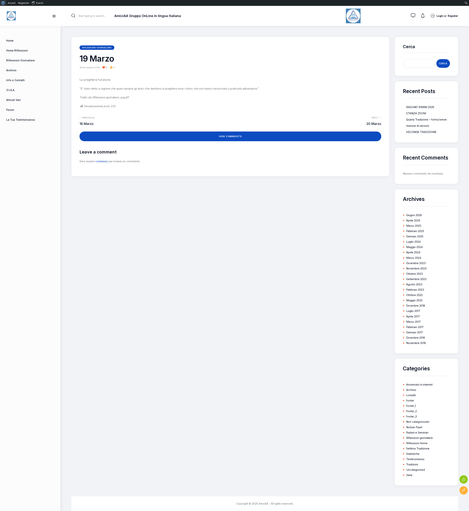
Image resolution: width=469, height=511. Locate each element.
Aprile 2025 (413, 220)
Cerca (409, 46)
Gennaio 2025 (414, 236)
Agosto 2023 (414, 284)
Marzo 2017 (413, 321)
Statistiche (412, 454)
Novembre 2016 (416, 343)
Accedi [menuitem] (11, 2)
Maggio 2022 (414, 300)
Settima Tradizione (417, 448)
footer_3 (411, 416)
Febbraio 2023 (415, 289)
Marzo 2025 (413, 225)
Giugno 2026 (414, 215)
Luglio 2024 (413, 241)
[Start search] (73, 15)
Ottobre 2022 (414, 295)
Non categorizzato (417, 421)
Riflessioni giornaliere (97, 48)
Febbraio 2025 (415, 231)
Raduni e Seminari (417, 432)
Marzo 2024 (413, 258)
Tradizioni (412, 464)
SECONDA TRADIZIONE (421, 132)
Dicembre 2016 (415, 337)
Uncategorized (415, 469)
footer (410, 400)
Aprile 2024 (413, 252)
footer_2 (411, 411)
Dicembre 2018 (415, 305)
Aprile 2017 (413, 316)
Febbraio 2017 (415, 327)
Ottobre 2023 (414, 273)
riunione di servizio (417, 125)
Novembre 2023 (416, 268)
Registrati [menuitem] (23, 2)
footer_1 (411, 406)
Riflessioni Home (416, 443)
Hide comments (230, 136)
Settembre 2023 (416, 279)
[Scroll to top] (463, 501)
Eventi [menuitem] (39, 2)
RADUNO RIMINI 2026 (420, 107)
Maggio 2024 (414, 247)
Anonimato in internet (419, 384)
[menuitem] (3, 3)
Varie (409, 475)
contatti (411, 395)
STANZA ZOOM (416, 113)
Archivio (411, 390)
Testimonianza (415, 459)
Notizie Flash (414, 427)
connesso (101, 161)
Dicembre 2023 (416, 263)
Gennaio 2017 (414, 332)
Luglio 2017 (413, 311)
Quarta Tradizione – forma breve (426, 119)
